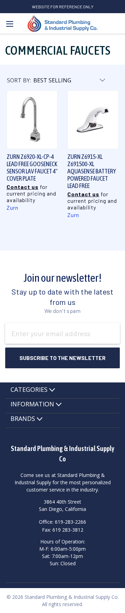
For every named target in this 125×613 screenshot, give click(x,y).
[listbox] (68, 80)
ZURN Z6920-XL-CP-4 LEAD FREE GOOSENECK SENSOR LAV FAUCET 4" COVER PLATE (32, 167)
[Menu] (9, 23)
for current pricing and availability (31, 193)
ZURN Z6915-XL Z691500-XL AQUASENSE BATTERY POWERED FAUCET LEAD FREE (91, 171)
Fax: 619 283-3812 (62, 529)
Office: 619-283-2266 (62, 522)
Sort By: (19, 80)
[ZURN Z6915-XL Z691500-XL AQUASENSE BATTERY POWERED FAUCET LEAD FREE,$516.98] (93, 120)
